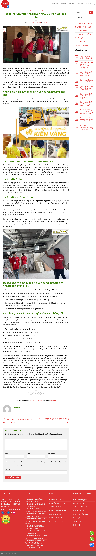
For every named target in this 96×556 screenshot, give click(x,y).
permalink (53, 400)
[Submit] (91, 12)
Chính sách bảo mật (80, 507)
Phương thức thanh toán (81, 518)
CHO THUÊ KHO (81, 31)
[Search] (94, 4)
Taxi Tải (45, 22)
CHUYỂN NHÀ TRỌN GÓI (84, 23)
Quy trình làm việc (79, 503)
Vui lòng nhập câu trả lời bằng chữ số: (17, 465)
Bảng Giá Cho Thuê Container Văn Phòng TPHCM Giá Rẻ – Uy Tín (86, 65)
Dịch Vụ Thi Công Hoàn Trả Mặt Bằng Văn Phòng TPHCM (86, 111)
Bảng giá (72, 4)
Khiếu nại (76, 525)
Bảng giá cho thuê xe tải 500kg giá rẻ (86, 57)
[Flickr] (14, 512)
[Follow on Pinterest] (5, 512)
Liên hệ (89, 4)
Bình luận (8, 437)
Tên (6, 453)
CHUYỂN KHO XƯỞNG (83, 34)
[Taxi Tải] (10, 4)
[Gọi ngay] (92, 533)
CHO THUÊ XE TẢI (81, 41)
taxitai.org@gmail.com (13, 509)
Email (29, 453)
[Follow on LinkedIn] (8, 512)
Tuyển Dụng (77, 521)
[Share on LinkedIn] (42, 393)
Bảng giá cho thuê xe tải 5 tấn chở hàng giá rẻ (86, 95)
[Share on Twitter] (32, 393)
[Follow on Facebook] (3, 512)
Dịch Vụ (63, 4)
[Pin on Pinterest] (39, 393)
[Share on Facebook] (29, 393)
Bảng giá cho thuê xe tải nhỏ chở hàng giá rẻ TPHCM (86, 74)
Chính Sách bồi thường (81, 514)
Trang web (51, 453)
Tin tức (81, 4)
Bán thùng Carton (81, 38)
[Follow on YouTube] (11, 512)
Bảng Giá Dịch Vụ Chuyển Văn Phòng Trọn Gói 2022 (86, 127)
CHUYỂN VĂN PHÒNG (83, 27)
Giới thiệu (55, 4)
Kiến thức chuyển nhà (36, 11)
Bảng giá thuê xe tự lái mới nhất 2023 (86, 81)
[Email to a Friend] (36, 393)
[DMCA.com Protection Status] (5, 519)
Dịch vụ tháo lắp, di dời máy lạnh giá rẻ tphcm (86, 119)
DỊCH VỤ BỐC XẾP (81, 45)
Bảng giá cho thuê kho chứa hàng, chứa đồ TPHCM (86, 103)
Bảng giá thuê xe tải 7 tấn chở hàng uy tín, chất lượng (86, 88)
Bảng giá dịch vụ (79, 510)
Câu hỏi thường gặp (80, 500)
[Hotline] (92, 539)
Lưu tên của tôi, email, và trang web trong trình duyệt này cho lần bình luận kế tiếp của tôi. (37, 462)
